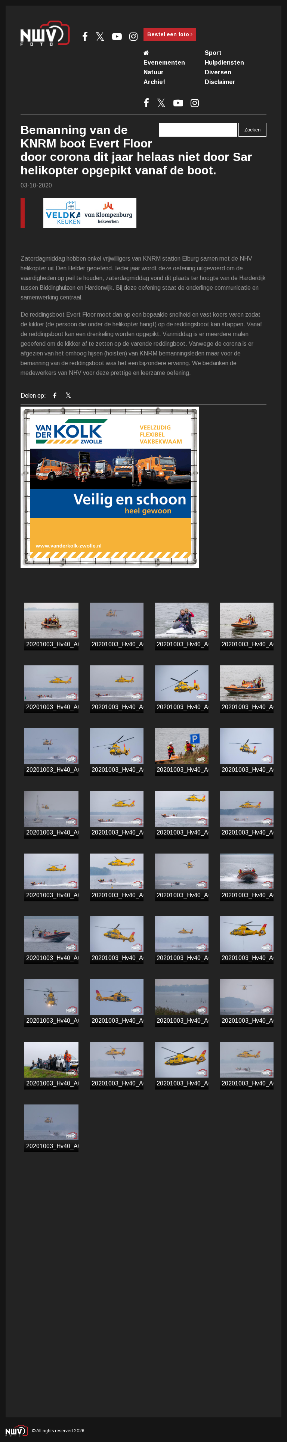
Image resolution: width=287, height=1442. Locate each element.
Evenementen (164, 62)
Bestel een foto (169, 34)
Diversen (218, 72)
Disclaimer (220, 82)
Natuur (154, 72)
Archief (154, 82)
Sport (213, 53)
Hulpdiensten (224, 62)
